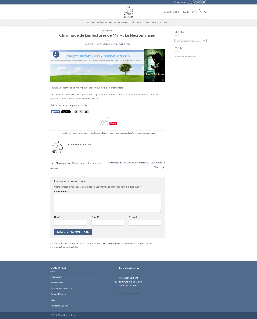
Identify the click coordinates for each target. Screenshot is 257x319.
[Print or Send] (81, 112)
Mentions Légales (59, 305)
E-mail (95, 217)
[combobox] (190, 41)
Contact (165, 22)
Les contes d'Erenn (130, 133)
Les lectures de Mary (146, 133)
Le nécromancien (115, 133)
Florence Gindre (122, 44)
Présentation (104, 22)
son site (83, 105)
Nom (57, 217)
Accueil (91, 22)
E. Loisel (104, 133)
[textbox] (189, 41)
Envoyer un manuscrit (61, 288)
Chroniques (108, 31)
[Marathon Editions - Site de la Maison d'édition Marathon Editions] (128, 11)
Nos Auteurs (121, 22)
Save (114, 123)
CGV (52, 299)
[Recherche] (205, 12)
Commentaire (61, 191)
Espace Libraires (58, 294)
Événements (137, 22)
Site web (133, 217)
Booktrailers (56, 282)
